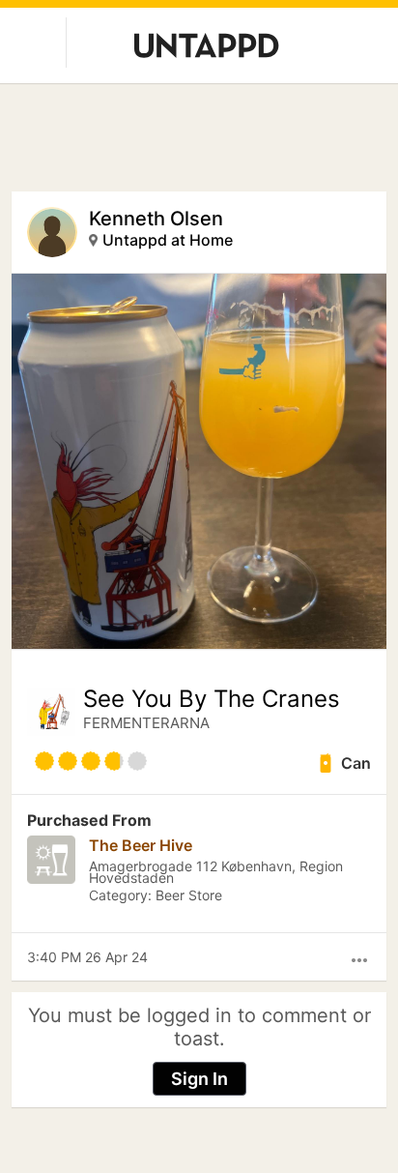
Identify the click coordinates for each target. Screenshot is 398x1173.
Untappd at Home (167, 239)
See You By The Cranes (211, 699)
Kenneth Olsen (156, 218)
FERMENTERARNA (146, 723)
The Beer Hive (140, 845)
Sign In (199, 1079)
